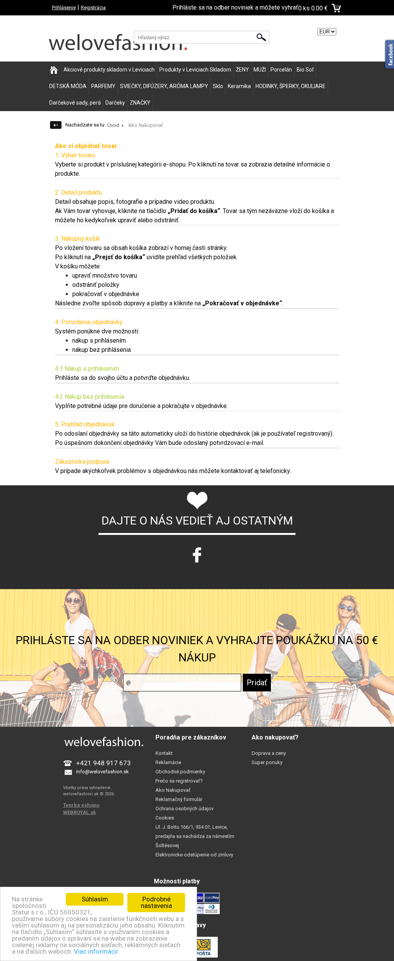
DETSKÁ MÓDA (68, 86)
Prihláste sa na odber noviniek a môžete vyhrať (235, 7)
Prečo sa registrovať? (179, 781)
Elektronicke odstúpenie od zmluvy (194, 855)
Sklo (218, 86)
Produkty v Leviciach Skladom (195, 70)
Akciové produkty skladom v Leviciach (109, 70)
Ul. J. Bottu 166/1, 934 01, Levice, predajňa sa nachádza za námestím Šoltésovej (194, 836)
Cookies (164, 818)
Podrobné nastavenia (156, 902)
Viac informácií (96, 951)
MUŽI (260, 70)
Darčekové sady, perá (75, 103)
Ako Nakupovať (172, 790)
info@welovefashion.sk (102, 771)
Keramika (239, 86)
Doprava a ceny (269, 753)
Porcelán (281, 70)
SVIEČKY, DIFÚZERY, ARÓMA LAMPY (164, 86)
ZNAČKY (140, 103)
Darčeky (115, 103)
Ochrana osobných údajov (184, 808)
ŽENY (242, 70)
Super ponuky (267, 762)
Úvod (113, 125)
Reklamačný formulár (178, 799)
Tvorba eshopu (81, 805)
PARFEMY (103, 86)
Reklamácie (168, 762)
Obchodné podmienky (180, 771)
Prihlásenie (64, 7)
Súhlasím (95, 899)
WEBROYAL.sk (79, 812)
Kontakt (164, 753)
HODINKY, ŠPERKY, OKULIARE (290, 86)
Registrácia (93, 7)
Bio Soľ (305, 70)
